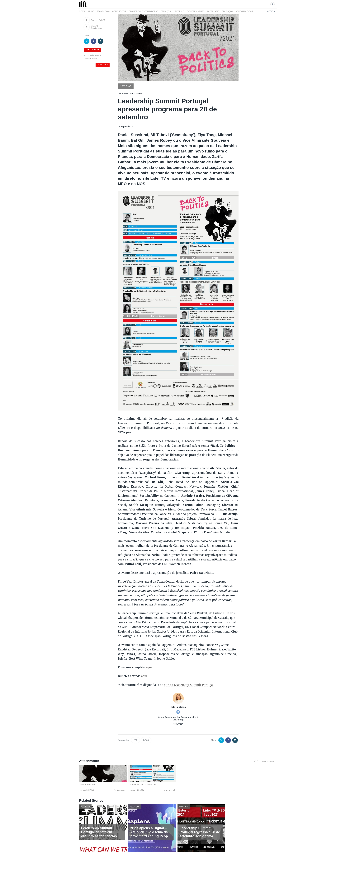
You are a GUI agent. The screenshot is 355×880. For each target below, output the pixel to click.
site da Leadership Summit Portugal (189, 685)
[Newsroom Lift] (83, 7)
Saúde (91, 11)
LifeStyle (178, 11)
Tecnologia (103, 11)
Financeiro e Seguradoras (143, 11)
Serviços (166, 11)
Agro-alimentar (244, 11)
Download (121, 790)
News (82, 11)
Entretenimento (196, 11)
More (270, 11)
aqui (149, 667)
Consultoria (119, 11)
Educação (227, 11)
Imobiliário (213, 11)
